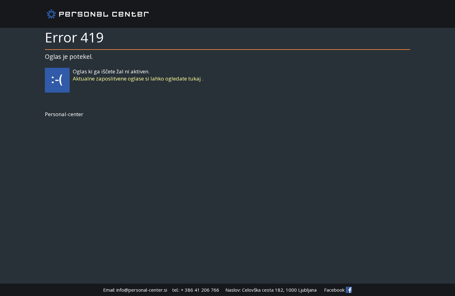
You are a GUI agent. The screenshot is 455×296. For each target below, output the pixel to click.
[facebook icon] (349, 290)
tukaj (194, 78)
